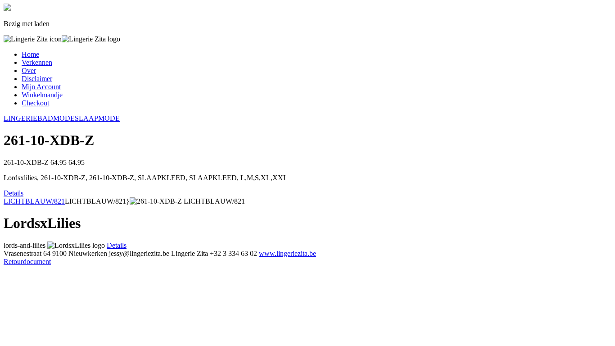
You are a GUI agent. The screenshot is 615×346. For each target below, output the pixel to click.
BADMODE (56, 118)
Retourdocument (27, 261)
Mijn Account (41, 87)
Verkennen (37, 62)
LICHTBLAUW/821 (34, 201)
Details (13, 193)
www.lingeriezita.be (287, 253)
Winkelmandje (42, 95)
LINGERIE (20, 118)
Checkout (35, 103)
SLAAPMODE (97, 118)
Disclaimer (37, 78)
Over (29, 70)
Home (30, 54)
